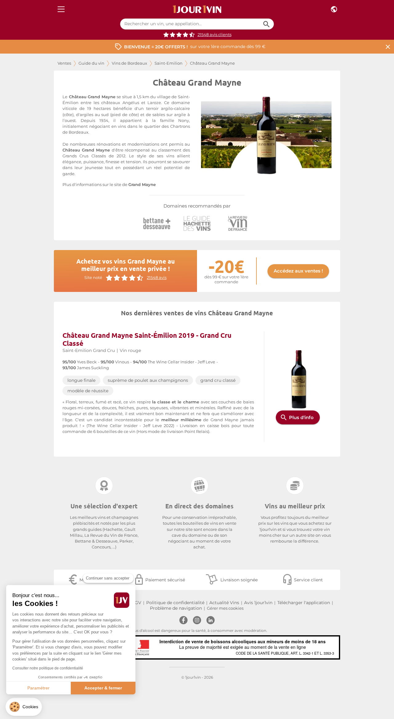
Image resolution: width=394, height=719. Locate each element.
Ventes (64, 63)
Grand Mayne (142, 184)
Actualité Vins (224, 602)
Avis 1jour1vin (258, 602)
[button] (24, 707)
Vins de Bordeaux (129, 63)
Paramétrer (38, 687)
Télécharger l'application (303, 602)
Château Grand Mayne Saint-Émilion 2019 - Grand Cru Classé (146, 339)
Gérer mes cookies (225, 608)
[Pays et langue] (334, 9)
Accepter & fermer (103, 687)
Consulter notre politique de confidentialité (47, 668)
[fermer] (388, 47)
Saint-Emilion (169, 63)
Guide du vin (91, 63)
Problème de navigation (176, 608)
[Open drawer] (61, 9)
